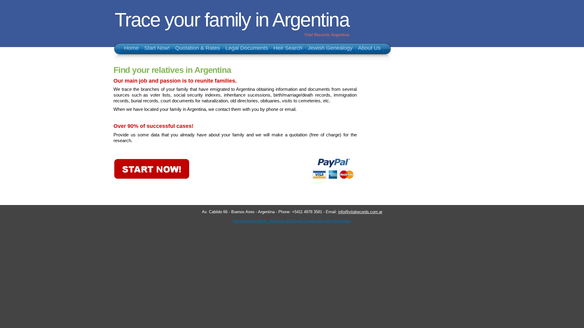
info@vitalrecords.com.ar (360, 212)
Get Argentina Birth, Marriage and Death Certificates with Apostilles (292, 221)
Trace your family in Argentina (232, 20)
